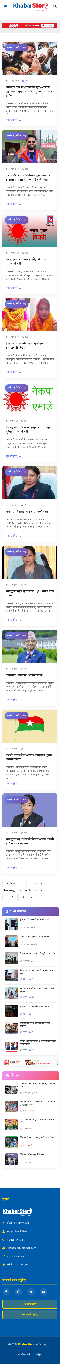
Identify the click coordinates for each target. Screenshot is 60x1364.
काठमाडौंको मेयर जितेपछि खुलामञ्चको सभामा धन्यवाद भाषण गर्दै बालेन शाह (28, 178)
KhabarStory (26, 1344)
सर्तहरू (39, 1354)
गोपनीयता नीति (24, 1354)
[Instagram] (18, 1292)
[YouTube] (44, 1292)
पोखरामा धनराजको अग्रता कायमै (24, 675)
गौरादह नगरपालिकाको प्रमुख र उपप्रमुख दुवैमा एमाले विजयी (28, 430)
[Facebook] (6, 1292)
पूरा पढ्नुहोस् (12, 120)
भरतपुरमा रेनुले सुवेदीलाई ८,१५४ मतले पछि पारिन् (30, 593)
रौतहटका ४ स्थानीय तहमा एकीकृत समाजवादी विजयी (24, 346)
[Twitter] (31, 1292)
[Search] (55, 6)
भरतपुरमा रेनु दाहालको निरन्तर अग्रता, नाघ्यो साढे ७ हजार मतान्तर (30, 841)
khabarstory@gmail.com (21, 1247)
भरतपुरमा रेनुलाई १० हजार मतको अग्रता (28, 512)
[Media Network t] (30, 6)
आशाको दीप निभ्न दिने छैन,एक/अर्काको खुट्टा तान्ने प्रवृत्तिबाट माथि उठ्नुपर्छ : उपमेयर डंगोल (29, 92)
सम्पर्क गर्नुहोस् (32, 1314)
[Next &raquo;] (31, 897)
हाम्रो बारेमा (31, 1304)
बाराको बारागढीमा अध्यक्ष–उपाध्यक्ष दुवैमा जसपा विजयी (29, 757)
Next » (38, 883)
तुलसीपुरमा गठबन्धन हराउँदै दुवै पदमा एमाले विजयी (26, 262)
